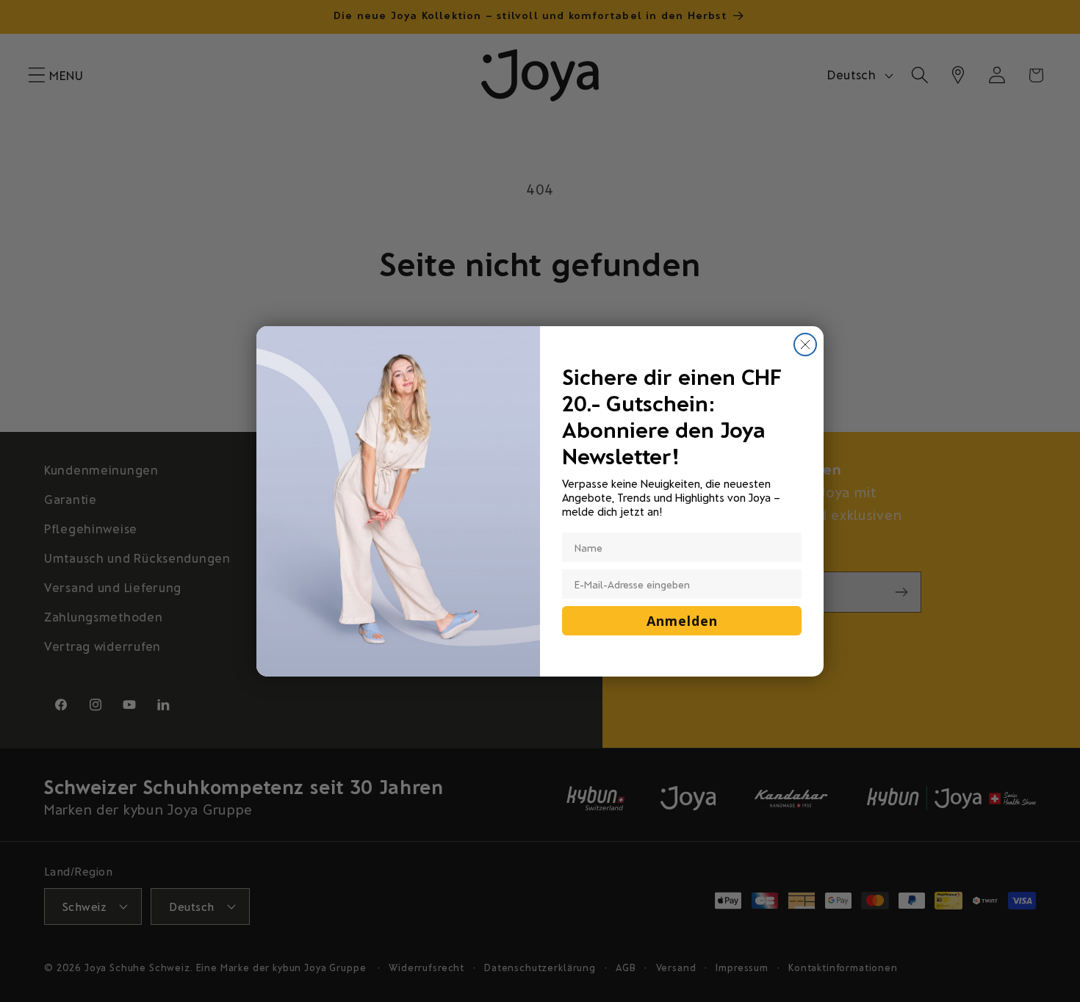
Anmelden (682, 621)
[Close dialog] (805, 345)
